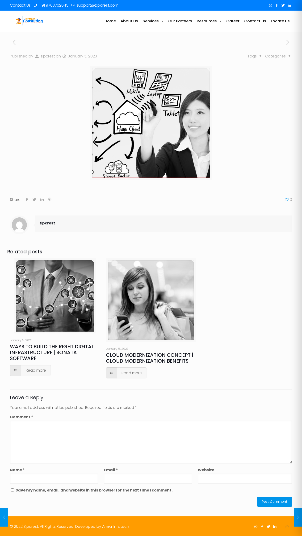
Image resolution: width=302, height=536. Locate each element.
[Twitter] (283, 5)
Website (206, 470)
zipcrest (48, 56)
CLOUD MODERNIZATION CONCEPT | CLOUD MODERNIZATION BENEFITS (149, 358)
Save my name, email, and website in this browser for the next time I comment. (94, 490)
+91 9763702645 (53, 5)
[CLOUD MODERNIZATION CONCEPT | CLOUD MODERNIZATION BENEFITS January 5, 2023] (298, 517)
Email (111, 470)
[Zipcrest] (29, 21)
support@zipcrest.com (97, 5)
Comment (21, 417)
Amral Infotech (115, 526)
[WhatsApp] (270, 5)
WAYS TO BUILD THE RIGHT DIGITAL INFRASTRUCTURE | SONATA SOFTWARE (52, 352)
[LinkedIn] (289, 5)
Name (17, 470)
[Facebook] (276, 5)
